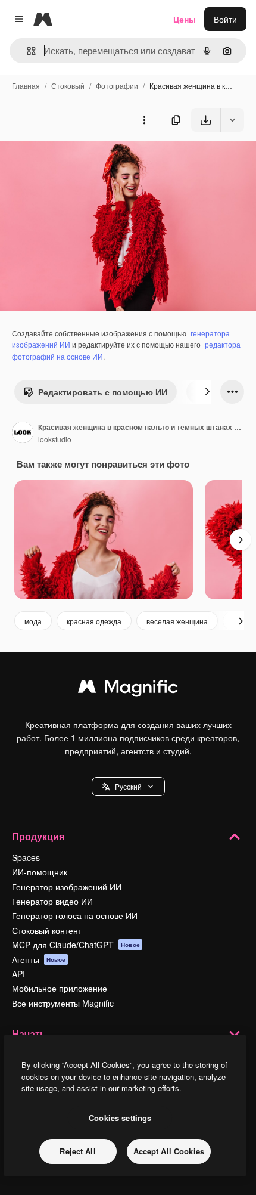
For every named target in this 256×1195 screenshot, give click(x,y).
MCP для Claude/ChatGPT (76, 945)
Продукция (38, 836)
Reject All (77, 1151)
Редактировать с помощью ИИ (102, 392)
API (18, 974)
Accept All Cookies (168, 1151)
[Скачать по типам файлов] (232, 120)
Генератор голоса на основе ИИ (75, 915)
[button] (128, 786)
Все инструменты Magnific (63, 1003)
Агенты (38, 959)
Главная (26, 86)
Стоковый (68, 86)
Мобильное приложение (59, 988)
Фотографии (117, 86)
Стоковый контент (47, 930)
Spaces (26, 857)
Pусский (128, 786)
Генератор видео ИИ (52, 901)
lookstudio (54, 439)
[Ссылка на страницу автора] (22, 433)
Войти (225, 19)
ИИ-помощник (39, 872)
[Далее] (207, 392)
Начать (29, 1034)
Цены (184, 19)
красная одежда (94, 621)
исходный (80, 159)
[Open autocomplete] (26, 51)
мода (33, 621)
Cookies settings (120, 1117)
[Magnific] (128, 689)
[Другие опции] (144, 120)
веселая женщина (177, 621)
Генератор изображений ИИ (66, 887)
